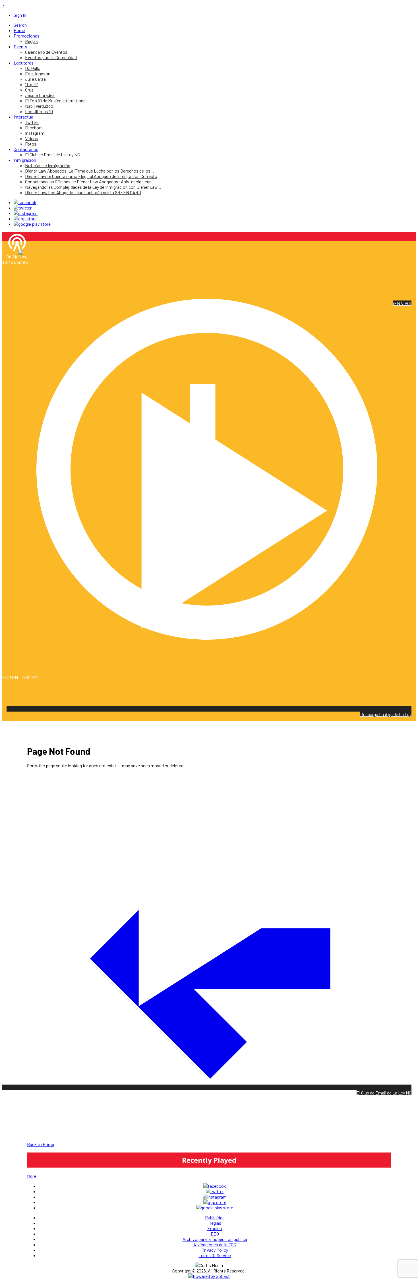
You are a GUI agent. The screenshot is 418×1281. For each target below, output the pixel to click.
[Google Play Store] (32, 224)
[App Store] (25, 218)
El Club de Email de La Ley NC (384, 1092)
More (31, 1176)
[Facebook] (25, 202)
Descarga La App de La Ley (385, 714)
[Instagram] (26, 213)
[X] (23, 207)
